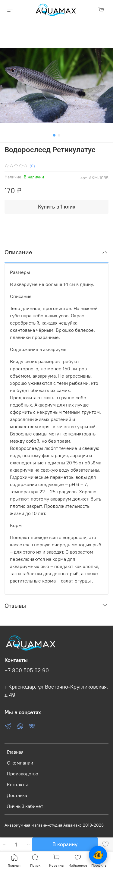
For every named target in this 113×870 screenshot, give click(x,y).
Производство (22, 774)
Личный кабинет (25, 806)
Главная (15, 752)
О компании (20, 763)
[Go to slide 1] (54, 135)
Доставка (17, 795)
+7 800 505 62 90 (27, 670)
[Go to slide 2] (59, 135)
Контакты (17, 784)
